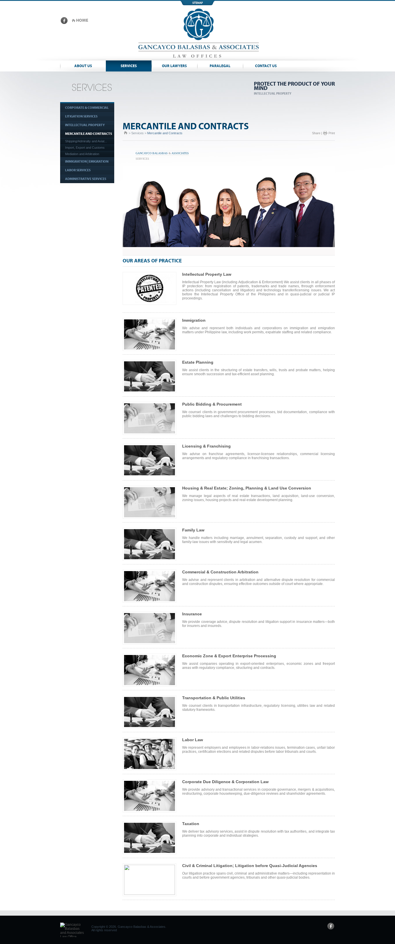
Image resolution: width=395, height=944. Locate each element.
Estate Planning (197, 362)
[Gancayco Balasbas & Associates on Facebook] (64, 23)
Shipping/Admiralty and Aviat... (86, 141)
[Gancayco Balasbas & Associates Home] (197, 59)
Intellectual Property (85, 125)
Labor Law (192, 739)
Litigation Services (81, 116)
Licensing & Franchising (206, 446)
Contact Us (266, 66)
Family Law (193, 530)
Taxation (190, 823)
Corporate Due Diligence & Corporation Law (225, 781)
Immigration (194, 320)
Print (331, 133)
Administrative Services (85, 179)
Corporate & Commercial (87, 107)
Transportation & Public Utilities (213, 697)
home (82, 20)
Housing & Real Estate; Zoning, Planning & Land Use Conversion (246, 488)
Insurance (192, 614)
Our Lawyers (174, 66)
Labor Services (78, 170)
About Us (83, 66)
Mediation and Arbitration (82, 154)
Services (129, 66)
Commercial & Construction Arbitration (220, 572)
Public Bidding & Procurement (212, 404)
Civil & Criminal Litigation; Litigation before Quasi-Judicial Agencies (249, 865)
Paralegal (220, 66)
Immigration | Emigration (86, 161)
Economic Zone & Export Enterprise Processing (229, 656)
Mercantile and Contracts (88, 133)
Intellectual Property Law (206, 274)
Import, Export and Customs (85, 147)
